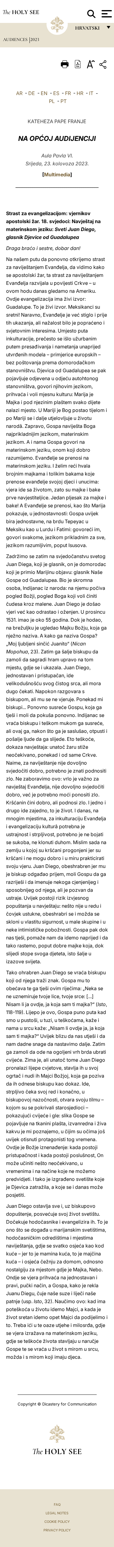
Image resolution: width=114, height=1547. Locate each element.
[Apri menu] (106, 14)
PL (52, 101)
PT (63, 101)
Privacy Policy (57, 1530)
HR (80, 93)
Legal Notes (57, 1513)
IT (91, 93)
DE (31, 93)
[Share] (103, 65)
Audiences (16, 39)
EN (44, 93)
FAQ (57, 1504)
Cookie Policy (57, 1521)
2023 (34, 39)
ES (56, 93)
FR (68, 93)
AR (19, 93)
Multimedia (57, 174)
